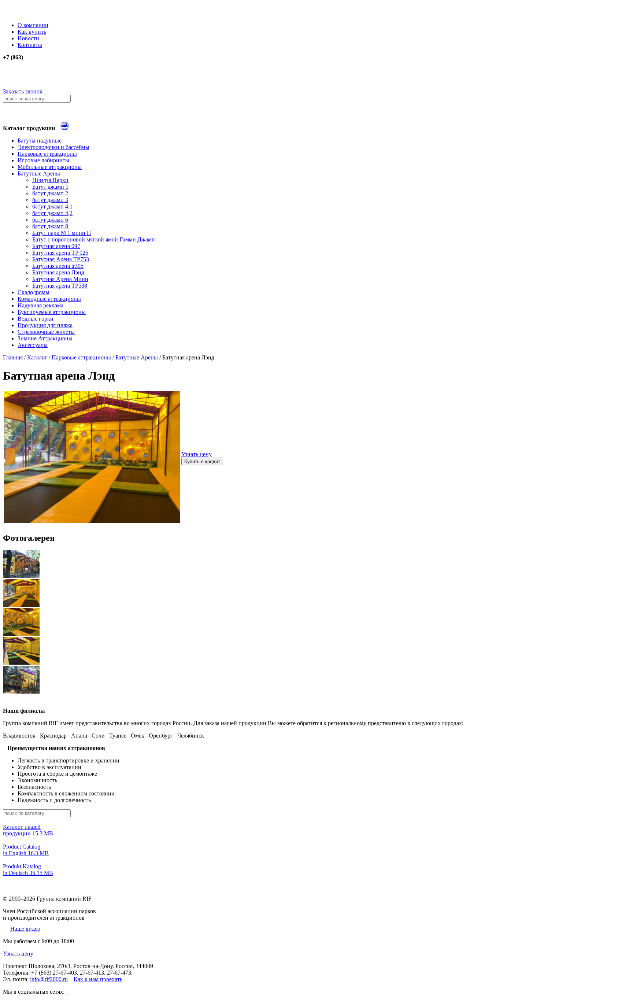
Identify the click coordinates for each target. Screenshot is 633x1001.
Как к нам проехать (98, 979)
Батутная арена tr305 (58, 266)
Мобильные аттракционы (50, 167)
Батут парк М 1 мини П (61, 233)
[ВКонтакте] (66, 992)
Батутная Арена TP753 (60, 259)
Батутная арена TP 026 (60, 253)
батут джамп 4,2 (52, 213)
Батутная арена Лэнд (58, 272)
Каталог (37, 357)
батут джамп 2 (50, 193)
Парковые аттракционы (47, 154)
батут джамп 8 (50, 226)
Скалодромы (33, 292)
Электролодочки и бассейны (53, 147)
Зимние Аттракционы (45, 338)
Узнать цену (196, 454)
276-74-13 (15, 70)
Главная (13, 357)
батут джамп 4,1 (52, 206)
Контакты (30, 45)
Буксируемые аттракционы (52, 312)
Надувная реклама (40, 305)
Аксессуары (33, 345)
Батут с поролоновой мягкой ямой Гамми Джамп (93, 239)
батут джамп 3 (50, 200)
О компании (33, 25)
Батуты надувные (40, 140)
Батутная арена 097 (56, 246)
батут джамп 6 (50, 220)
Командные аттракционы (49, 299)
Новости (28, 38)
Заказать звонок (22, 91)
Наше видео (25, 929)
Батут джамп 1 (50, 187)
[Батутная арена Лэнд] (92, 521)
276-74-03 (15, 64)
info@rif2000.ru (49, 979)
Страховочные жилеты (46, 332)
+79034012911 (40, 77)
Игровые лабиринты (43, 160)
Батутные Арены (39, 173)
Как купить (32, 32)
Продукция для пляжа (45, 325)
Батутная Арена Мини (60, 279)
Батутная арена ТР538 (59, 285)
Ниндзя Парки (50, 180)
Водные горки (35, 318)
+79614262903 (40, 85)
